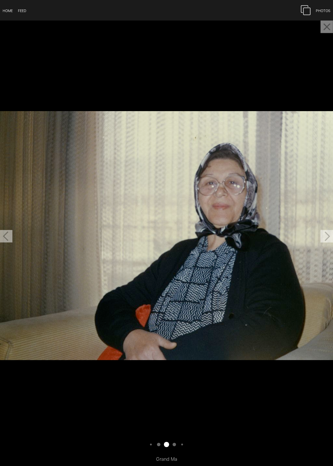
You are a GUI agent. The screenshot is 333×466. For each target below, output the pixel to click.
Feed (22, 10)
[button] (6, 236)
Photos (323, 10)
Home (8, 10)
